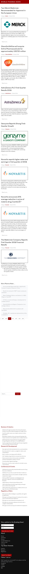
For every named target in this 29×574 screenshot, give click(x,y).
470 (6, 318)
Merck (6, 16)
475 (23, 318)
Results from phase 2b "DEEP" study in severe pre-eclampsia (14, 291)
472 (13, 318)
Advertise (3, 537)
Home (2, 536)
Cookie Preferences (5, 540)
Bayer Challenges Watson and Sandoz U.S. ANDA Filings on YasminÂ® (14, 296)
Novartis (7, 165)
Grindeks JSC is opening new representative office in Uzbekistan (14, 314)
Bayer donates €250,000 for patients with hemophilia (12, 309)
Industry (3, 548)
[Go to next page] (25, 318)
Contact (3, 544)
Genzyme (7, 129)
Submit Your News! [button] (6, 555)
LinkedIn (3, 566)
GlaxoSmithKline (8, 54)
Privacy (2, 539)
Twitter (2, 564)
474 (19, 318)
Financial (7, 247)
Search (18, 393)
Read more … (5, 41)
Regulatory (3, 551)
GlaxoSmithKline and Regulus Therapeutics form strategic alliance (14, 305)
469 (3, 318)
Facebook (3, 563)
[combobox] (8, 394)
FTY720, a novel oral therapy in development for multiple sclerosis (14, 300)
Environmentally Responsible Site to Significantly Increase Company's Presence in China (13, 287)
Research (3, 550)
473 (16, 318)
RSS (2, 568)
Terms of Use (4, 542)
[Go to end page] (27, 318)
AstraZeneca (8, 93)
